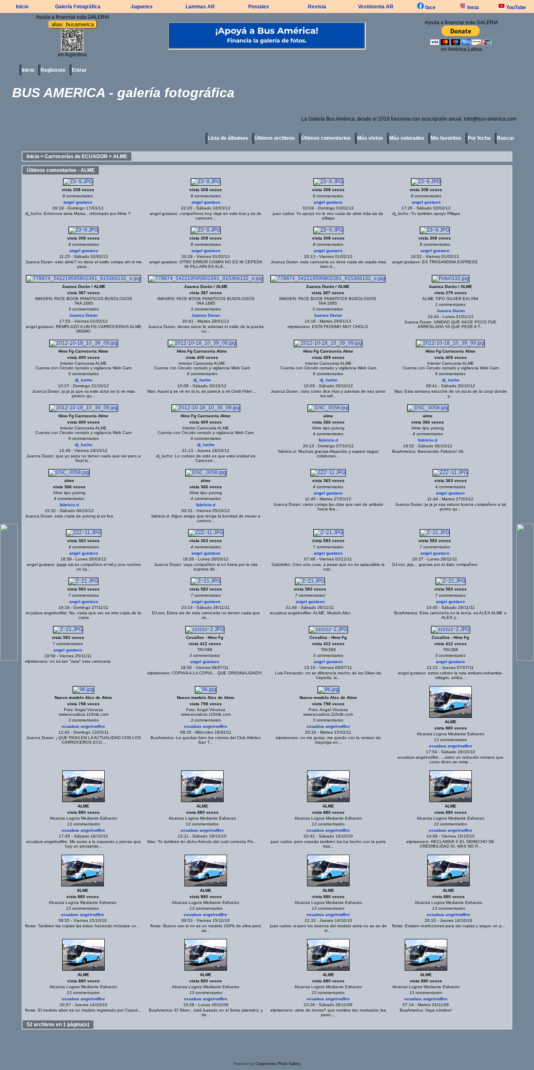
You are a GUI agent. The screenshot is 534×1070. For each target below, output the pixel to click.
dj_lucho (33, 213)
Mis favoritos (446, 138)
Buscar (505, 138)
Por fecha (479, 138)
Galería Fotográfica (78, 7)
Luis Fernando (289, 673)
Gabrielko (281, 564)
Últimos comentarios (326, 138)
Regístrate (52, 70)
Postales (258, 7)
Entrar (79, 70)
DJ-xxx (398, 564)
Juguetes (142, 7)
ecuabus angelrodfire (46, 613)
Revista (317, 7)
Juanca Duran (39, 262)
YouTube (515, 7)
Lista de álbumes (228, 138)
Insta (472, 7)
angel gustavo (77, 202)
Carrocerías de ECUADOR (76, 156)
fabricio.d (328, 440)
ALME (120, 156)
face (430, 7)
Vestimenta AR (375, 7)
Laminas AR (200, 7)
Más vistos (370, 138)
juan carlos (283, 213)
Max (151, 391)
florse (30, 926)
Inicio (22, 7)
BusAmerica (403, 451)
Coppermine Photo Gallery (278, 1064)
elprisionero (298, 326)
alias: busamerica (72, 24)
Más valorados (406, 138)
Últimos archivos (274, 138)
